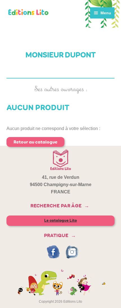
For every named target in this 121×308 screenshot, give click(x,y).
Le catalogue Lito (60, 220)
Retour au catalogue (35, 142)
